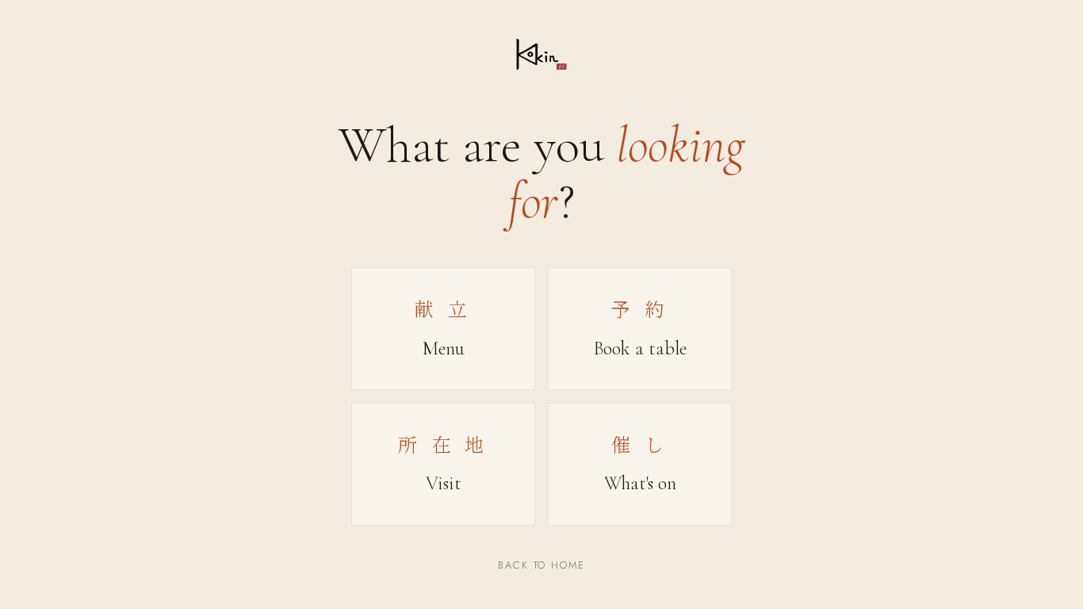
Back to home (541, 565)
